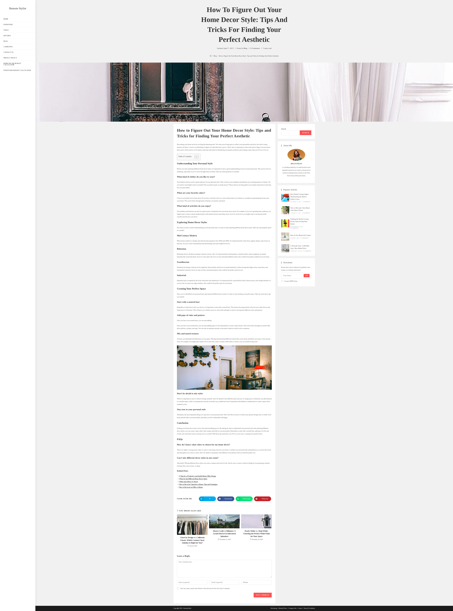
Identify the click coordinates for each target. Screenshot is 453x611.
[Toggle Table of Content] (195, 157)
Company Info (292, 608)
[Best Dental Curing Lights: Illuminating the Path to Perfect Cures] (285, 198)
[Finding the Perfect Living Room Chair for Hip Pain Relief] (285, 223)
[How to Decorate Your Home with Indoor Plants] (285, 210)
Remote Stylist (17, 8)
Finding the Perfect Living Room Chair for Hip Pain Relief (299, 221)
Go (306, 275)
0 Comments (255, 48)
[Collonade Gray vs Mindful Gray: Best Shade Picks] (285, 248)
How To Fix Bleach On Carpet (300, 235)
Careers (300, 608)
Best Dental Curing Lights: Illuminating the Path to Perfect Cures (299, 196)
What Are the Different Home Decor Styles (193, 479)
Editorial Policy (282, 608)
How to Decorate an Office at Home (191, 487)
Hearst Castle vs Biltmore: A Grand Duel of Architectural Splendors (224, 533)
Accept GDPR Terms (290, 281)
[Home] (210, 56)
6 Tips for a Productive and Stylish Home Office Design (197, 476)
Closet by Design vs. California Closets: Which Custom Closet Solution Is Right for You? (192, 540)
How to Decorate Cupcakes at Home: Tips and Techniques (198, 484)
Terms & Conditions (309, 608)
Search (283, 129)
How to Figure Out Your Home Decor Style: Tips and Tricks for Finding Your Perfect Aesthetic (249, 56)
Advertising (273, 608)
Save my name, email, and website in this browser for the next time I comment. (205, 588)
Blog (245, 48)
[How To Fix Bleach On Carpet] (285, 237)
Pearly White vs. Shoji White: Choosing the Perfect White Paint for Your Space (256, 533)
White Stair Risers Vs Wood (188, 482)
